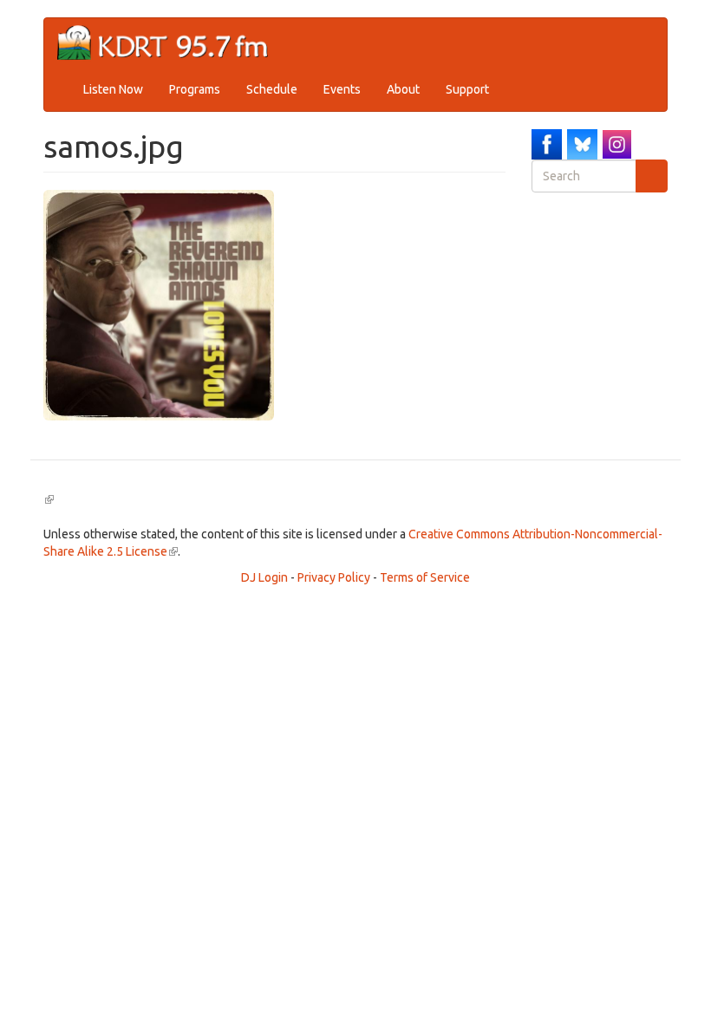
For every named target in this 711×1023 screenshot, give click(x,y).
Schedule (271, 89)
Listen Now (113, 89)
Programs (194, 89)
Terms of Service (425, 577)
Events (342, 89)
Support (467, 89)
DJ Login (264, 577)
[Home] (169, 42)
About (403, 89)
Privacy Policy (333, 577)
